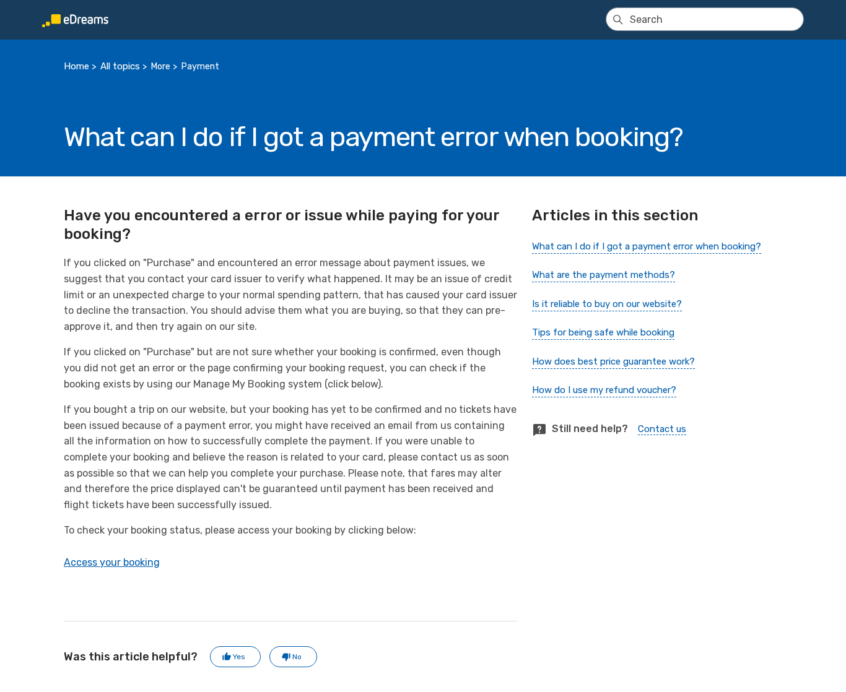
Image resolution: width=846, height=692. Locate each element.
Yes (239, 656)
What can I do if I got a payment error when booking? (646, 246)
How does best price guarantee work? (613, 361)
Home (76, 66)
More (160, 66)
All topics (120, 66)
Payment (200, 66)
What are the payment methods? (603, 274)
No (297, 656)
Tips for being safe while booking (603, 332)
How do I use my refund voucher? (604, 390)
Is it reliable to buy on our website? (607, 303)
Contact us (662, 429)
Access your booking (112, 562)
